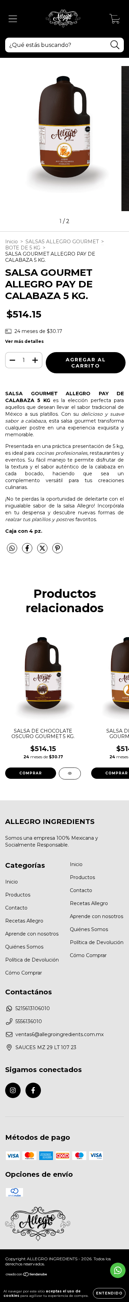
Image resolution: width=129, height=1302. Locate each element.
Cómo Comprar (23, 973)
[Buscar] (115, 45)
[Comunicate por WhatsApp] (118, 1270)
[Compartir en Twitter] (43, 551)
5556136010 (28, 1021)
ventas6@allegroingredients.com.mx (59, 1034)
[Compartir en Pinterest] (57, 551)
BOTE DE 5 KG (22, 248)
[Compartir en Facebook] (28, 551)
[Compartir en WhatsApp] (12, 548)
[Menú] (13, 19)
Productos (17, 895)
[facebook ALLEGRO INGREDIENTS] (33, 1090)
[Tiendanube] (26, 1275)
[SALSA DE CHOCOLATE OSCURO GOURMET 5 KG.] (70, 773)
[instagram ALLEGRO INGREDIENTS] (13, 1090)
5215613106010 (32, 1008)
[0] (114, 20)
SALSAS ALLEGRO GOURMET (62, 242)
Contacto (16, 908)
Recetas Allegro (24, 921)
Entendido (109, 1293)
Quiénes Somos (24, 947)
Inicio (11, 242)
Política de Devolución (32, 960)
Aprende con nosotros (31, 934)
